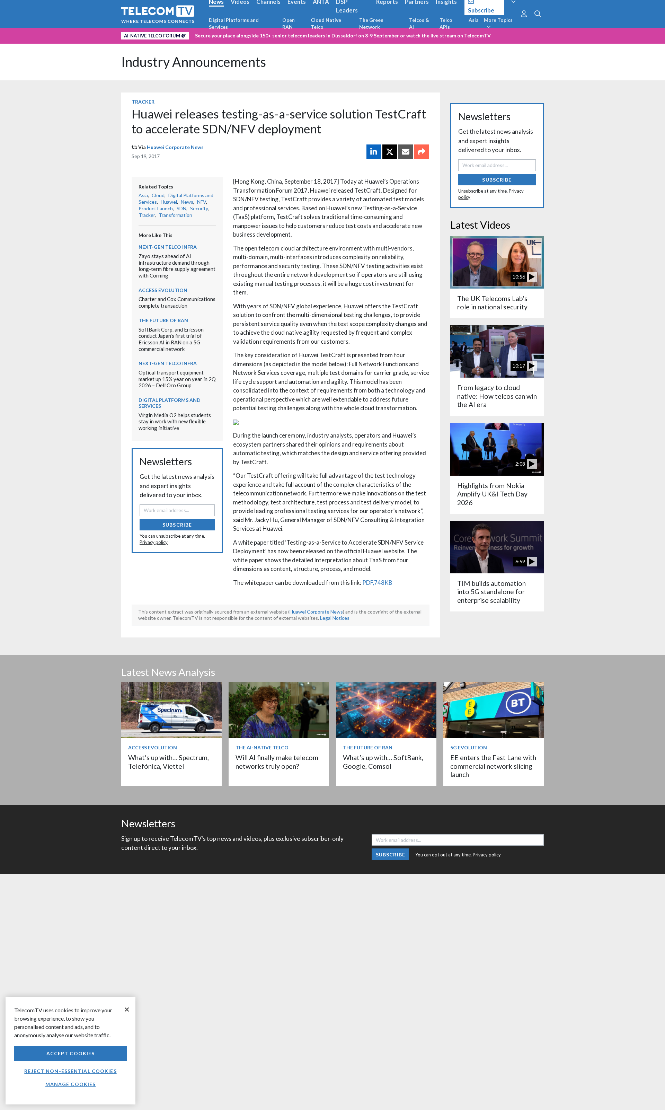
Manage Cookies (70, 1084)
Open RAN (288, 23)
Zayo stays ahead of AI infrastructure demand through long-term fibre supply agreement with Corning (177, 266)
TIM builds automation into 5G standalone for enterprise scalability (491, 591)
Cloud (158, 195)
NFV (201, 202)
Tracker (143, 102)
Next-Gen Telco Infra (168, 247)
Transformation (175, 215)
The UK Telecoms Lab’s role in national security (492, 302)
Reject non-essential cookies (70, 1071)
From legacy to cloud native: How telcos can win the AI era (497, 396)
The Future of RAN (163, 320)
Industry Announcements (193, 62)
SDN (181, 208)
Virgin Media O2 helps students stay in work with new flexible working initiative (175, 421)
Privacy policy (154, 542)
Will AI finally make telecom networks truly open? (277, 762)
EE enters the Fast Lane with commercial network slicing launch (493, 766)
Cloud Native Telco (326, 23)
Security (199, 208)
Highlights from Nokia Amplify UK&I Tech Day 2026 (492, 494)
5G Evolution (468, 747)
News (187, 202)
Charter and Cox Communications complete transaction (177, 302)
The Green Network (371, 23)
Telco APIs (446, 23)
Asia (474, 20)
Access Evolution (163, 290)
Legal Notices (334, 618)
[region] (70, 1050)
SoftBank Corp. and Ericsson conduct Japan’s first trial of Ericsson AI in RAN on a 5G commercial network (171, 339)
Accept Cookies (70, 1053)
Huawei (169, 202)
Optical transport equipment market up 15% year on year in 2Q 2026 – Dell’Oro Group (177, 378)
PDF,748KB (377, 582)
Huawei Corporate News (175, 147)
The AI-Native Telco (262, 747)
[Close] (126, 1009)
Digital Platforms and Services (234, 23)
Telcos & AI (419, 23)
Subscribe (177, 525)
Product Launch (156, 208)
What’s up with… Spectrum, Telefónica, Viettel (168, 762)
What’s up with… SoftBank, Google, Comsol (383, 762)
